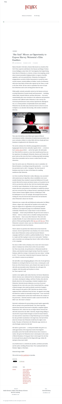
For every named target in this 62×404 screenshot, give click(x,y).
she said (29, 380)
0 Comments (35, 63)
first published (25, 355)
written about (19, 150)
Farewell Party (46, 390)
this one (35, 221)
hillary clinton (26, 375)
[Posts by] (13, 63)
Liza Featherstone (17, 63)
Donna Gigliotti (26, 370)
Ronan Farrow (26, 378)
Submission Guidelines (27, 15)
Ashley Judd (28, 369)
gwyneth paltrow (26, 372)
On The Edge (37, 15)
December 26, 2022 (27, 63)
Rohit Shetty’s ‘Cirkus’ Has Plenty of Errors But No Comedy (15, 391)
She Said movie (26, 381)
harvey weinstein (26, 374)
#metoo (24, 369)
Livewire (15, 51)
